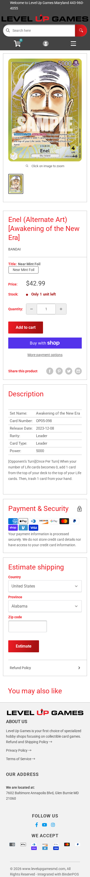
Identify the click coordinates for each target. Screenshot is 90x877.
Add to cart (26, 327)
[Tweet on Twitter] (68, 371)
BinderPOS (70, 874)
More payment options (45, 355)
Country (14, 577)
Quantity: (15, 309)
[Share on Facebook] (49, 371)
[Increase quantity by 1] (61, 309)
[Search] (81, 31)
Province (15, 597)
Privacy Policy (17, 750)
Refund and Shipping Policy (27, 742)
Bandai (14, 249)
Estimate (24, 646)
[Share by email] (78, 371)
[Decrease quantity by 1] (31, 309)
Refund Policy (20, 668)
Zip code (15, 617)
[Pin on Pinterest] (59, 371)
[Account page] (45, 44)
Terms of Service (19, 759)
